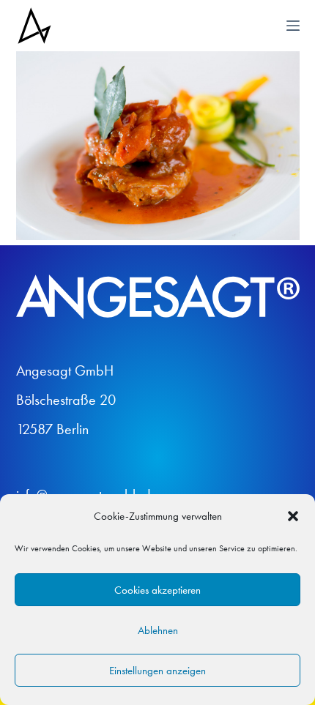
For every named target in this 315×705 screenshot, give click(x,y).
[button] (293, 516)
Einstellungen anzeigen (157, 670)
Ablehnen (158, 630)
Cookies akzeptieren (157, 590)
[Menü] (293, 25)
